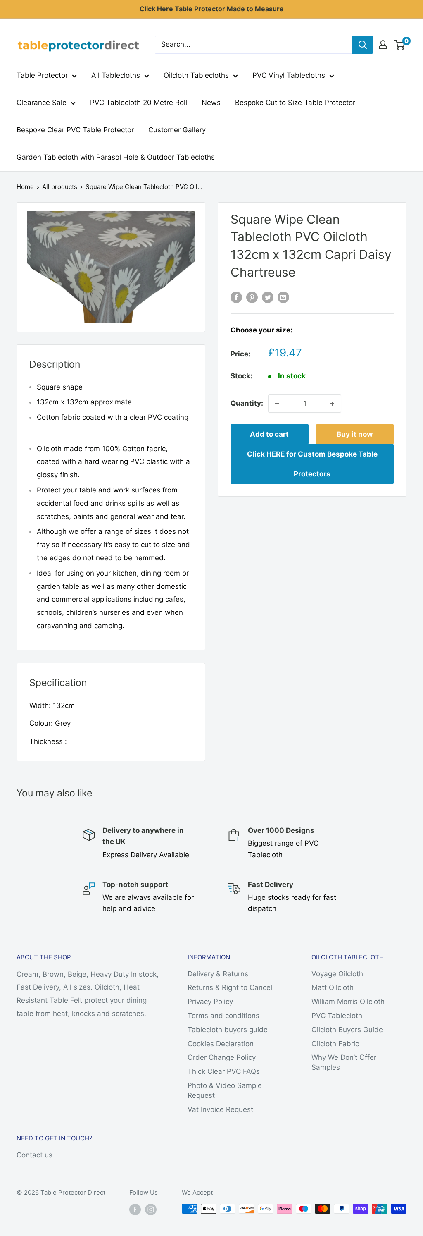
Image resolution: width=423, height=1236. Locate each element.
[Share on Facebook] (236, 297)
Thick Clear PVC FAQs (224, 1071)
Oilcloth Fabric (335, 1044)
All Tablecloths (115, 75)
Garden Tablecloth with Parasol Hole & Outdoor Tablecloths (116, 157)
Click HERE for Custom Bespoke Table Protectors (312, 464)
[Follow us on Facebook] (135, 1210)
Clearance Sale (42, 102)
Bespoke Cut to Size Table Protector (295, 102)
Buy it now (355, 434)
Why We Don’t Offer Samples (343, 1062)
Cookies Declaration (221, 1044)
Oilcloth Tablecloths (196, 75)
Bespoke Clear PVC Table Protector (75, 130)
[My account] (383, 44)
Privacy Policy (210, 1001)
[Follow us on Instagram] (151, 1210)
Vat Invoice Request (220, 1109)
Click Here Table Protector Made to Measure (212, 9)
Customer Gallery (177, 130)
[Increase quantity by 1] (332, 403)
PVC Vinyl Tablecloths (288, 75)
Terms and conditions (223, 1015)
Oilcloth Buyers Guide (347, 1030)
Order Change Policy (222, 1057)
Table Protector (42, 75)
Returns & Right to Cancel (230, 987)
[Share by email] (283, 297)
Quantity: (247, 403)
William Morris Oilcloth (348, 1001)
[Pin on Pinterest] (252, 297)
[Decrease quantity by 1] (277, 403)
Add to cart (269, 434)
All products (59, 187)
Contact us (34, 1155)
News (211, 102)
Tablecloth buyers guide (228, 1030)
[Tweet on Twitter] (267, 297)
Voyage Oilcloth (337, 974)
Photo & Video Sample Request (225, 1090)
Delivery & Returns (218, 974)
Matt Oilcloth (332, 987)
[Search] (362, 45)
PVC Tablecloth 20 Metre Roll (138, 102)
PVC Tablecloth (336, 1015)
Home (25, 187)
